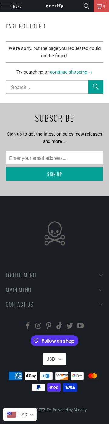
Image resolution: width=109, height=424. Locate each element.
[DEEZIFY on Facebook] (27, 326)
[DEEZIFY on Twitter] (69, 326)
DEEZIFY (43, 410)
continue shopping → (71, 72)
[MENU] (2, 6)
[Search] (86, 6)
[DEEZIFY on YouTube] (80, 326)
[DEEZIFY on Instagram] (38, 326)
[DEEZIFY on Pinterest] (49, 326)
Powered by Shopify (70, 410)
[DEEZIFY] (54, 6)
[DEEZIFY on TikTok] (59, 326)
